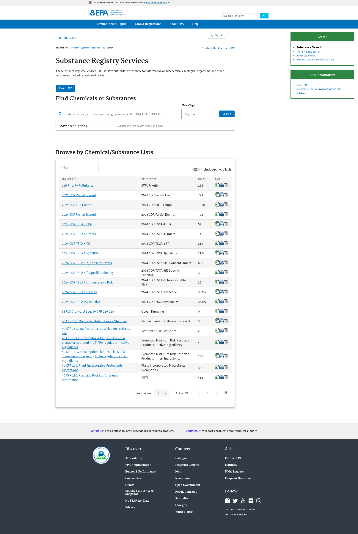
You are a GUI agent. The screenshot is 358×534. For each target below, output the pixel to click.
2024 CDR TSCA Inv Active (79, 292)
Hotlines (231, 465)
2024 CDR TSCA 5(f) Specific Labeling (87, 272)
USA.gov (181, 505)
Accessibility (133, 458)
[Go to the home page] (99, 13)
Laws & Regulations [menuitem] (148, 24)
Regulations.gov (186, 492)
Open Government (187, 485)
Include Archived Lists (216, 169)
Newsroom (182, 478)
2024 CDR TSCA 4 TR (76, 243)
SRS (103, 47)
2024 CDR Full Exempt (77, 205)
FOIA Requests (235, 471)
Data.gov (181, 458)
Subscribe (181, 498)
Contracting (133, 478)
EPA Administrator (138, 465)
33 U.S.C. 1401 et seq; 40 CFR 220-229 (88, 311)
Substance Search (309, 47)
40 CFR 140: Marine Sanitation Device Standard (94, 321)
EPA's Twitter (235, 500)
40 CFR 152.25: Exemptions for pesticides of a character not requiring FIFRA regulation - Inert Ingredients (95, 356)
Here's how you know (157, 2)
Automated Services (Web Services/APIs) (318, 89)
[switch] (196, 169)
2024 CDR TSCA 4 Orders (79, 234)
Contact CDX (226, 48)
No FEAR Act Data (137, 501)
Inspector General (187, 465)
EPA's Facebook (227, 500)
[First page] (198, 392)
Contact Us (209, 48)
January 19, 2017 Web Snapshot (139, 492)
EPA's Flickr (251, 500)
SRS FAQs (301, 92)
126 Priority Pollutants (77, 185)
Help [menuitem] (195, 24)
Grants (129, 485)
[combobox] (198, 114)
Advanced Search (305, 55)
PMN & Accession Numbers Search (315, 59)
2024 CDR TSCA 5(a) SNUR (80, 253)
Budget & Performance (140, 471)
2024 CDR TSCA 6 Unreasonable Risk (87, 282)
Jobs (178, 471)
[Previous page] (207, 392)
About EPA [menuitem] (176, 24)
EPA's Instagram (258, 500)
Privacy (130, 507)
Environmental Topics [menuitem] (111, 24)
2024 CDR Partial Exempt (79, 214)
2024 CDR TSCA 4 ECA (77, 224)
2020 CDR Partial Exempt (79, 195)
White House (184, 512)
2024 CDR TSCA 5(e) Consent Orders (87, 263)
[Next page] (216, 392)
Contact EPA (233, 458)
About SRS (302, 85)
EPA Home (74, 47)
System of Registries (90, 47)
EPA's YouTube (243, 500)
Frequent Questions (238, 478)
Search (264, 15)
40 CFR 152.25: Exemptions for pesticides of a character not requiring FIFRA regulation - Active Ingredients (95, 342)
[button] (145, 126)
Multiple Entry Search (308, 51)
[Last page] (225, 392)
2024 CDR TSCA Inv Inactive (81, 302)
